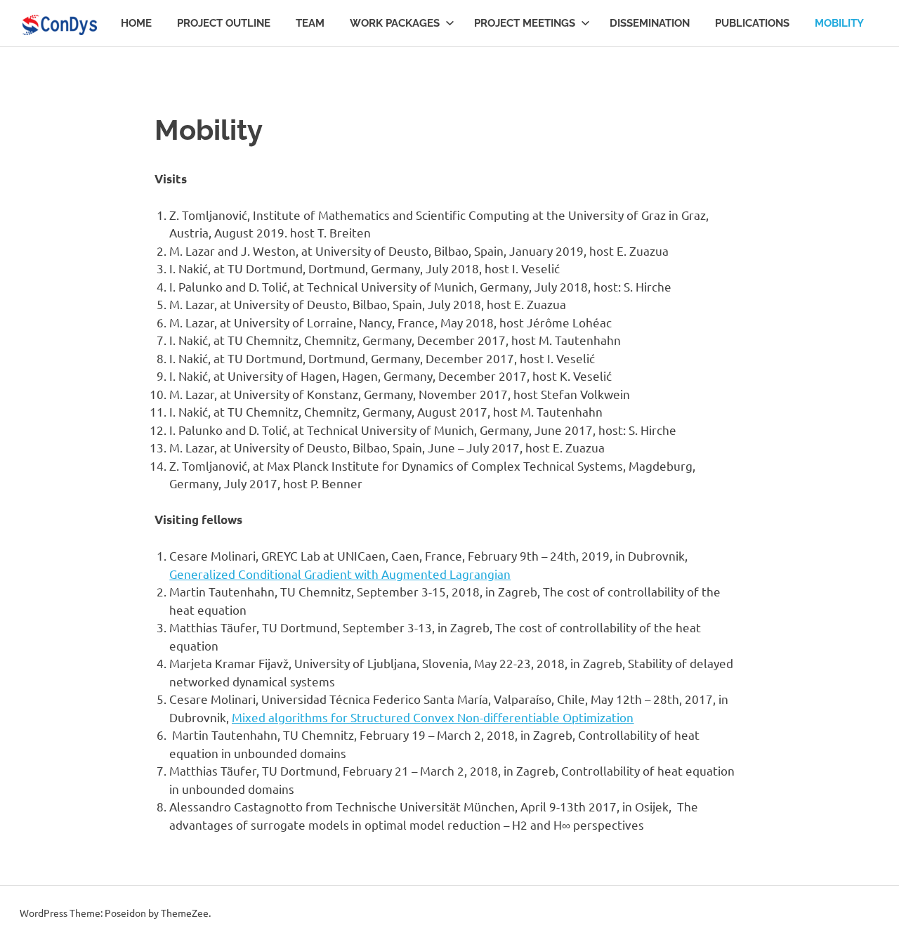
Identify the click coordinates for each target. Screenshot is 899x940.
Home (136, 23)
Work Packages (395, 23)
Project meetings (524, 23)
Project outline (223, 23)
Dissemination (650, 23)
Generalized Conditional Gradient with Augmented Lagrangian (340, 573)
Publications (752, 23)
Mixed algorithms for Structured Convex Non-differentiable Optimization (433, 717)
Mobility (839, 23)
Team (310, 23)
